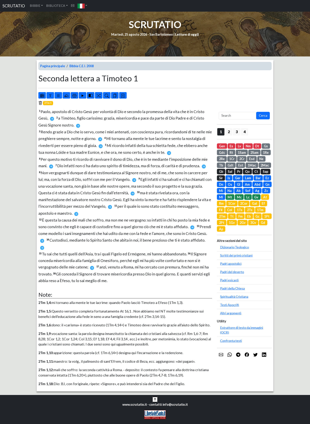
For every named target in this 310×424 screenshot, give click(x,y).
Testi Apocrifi (229, 305)
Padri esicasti (229, 280)
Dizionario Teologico (234, 247)
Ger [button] (237, 178)
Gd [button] (263, 223)
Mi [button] (221, 191)
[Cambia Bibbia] (98, 95)
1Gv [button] (232, 223)
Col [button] (229, 210)
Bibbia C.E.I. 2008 (81, 66)
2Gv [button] (243, 223)
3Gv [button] (253, 223)
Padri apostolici (230, 264)
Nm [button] (248, 146)
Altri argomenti (230, 313)
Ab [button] (238, 191)
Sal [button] (230, 171)
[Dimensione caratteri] (50, 95)
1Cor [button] (231, 203)
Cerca (263, 115)
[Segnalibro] (115, 95)
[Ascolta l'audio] (82, 95)
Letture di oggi (186, 34)
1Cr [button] (231, 159)
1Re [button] (266, 152)
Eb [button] (249, 216)
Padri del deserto (232, 272)
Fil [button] (220, 210)
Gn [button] (267, 184)
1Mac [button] (252, 165)
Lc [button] (248, 197)
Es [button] (231, 146)
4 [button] (245, 132)
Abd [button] (257, 184)
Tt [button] (232, 216)
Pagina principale (52, 66)
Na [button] (229, 191)
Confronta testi (231, 341)
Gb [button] (221, 171)
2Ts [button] (249, 210)
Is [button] (228, 178)
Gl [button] (238, 184)
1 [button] (221, 132)
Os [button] (230, 184)
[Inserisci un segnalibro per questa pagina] (123, 95)
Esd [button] (252, 159)
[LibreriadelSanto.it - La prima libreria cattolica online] (155, 414)
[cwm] (72, 6)
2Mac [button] (265, 165)
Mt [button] (230, 197)
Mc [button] (239, 197)
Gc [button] (257, 216)
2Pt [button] (221, 223)
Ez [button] (267, 178)
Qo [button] (247, 171)
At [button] (265, 197)
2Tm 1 (47, 102)
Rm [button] (221, 203)
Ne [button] (261, 159)
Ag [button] (257, 191)
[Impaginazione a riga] (58, 95)
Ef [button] (263, 203)
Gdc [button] (222, 152)
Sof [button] (247, 191)
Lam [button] (248, 178)
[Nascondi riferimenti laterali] (66, 95)
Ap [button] (221, 229)
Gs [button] (266, 146)
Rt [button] (231, 152)
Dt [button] (257, 146)
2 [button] (229, 132)
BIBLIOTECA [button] (55, 6)
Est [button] (240, 165)
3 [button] (237, 132)
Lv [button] (239, 146)
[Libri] (42, 95)
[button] (82, 6)
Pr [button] (238, 171)
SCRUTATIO (14, 5)
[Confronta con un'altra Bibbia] (90, 95)
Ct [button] (256, 171)
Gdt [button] (230, 165)
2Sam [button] (254, 152)
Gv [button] (256, 197)
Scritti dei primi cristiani (236, 255)
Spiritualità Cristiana (234, 297)
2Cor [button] (243, 203)
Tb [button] (221, 165)
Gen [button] (222, 146)
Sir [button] (221, 178)
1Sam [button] (242, 152)
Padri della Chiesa (232, 288)
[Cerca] (107, 95)
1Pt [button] (266, 216)
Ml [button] (221, 197)
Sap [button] (265, 171)
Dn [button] (221, 184)
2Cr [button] (242, 159)
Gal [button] (254, 203)
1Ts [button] (239, 210)
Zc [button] (266, 191)
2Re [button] (222, 159)
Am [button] (247, 184)
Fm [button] (240, 216)
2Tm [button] (222, 216)
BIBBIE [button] (35, 6)
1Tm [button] (260, 210)
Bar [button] (258, 178)
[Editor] (74, 95)
